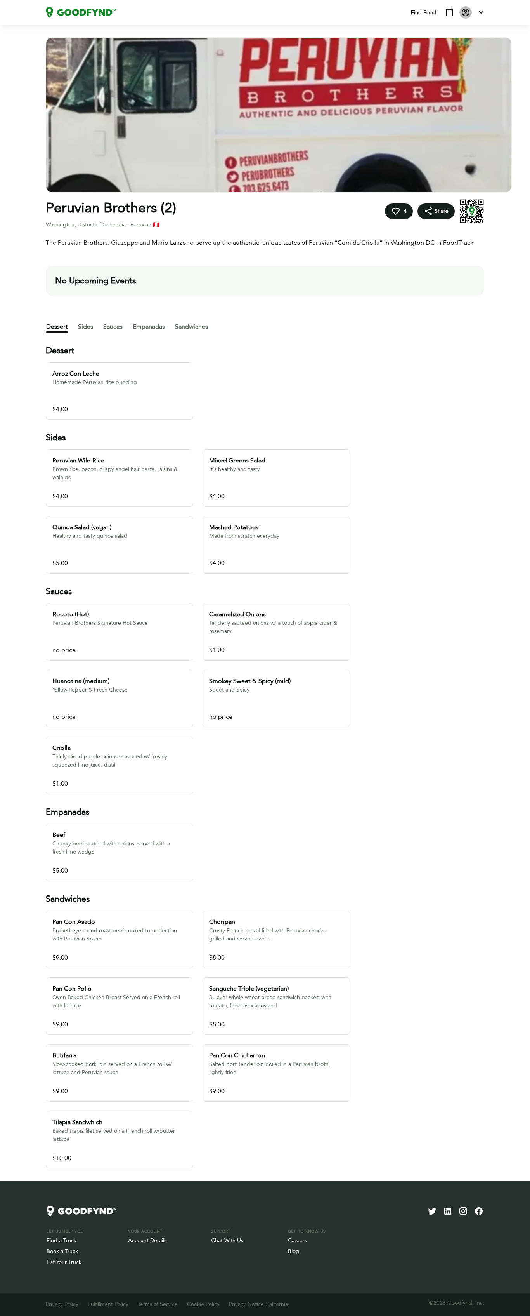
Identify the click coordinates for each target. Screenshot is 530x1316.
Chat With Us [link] (227, 1240)
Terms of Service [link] (158, 1304)
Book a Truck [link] (62, 1251)
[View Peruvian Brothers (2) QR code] (471, 211)
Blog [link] (293, 1251)
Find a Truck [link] (61, 1240)
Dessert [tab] (57, 326)
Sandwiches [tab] (191, 326)
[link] (81, 12)
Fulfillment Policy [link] (108, 1304)
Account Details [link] (147, 1240)
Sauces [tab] (113, 326)
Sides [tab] (85, 326)
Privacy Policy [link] (62, 1304)
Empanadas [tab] (149, 326)
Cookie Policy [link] (203, 1304)
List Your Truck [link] (64, 1262)
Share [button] (442, 211)
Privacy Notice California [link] (258, 1304)
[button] (449, 12)
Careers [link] (297, 1240)
